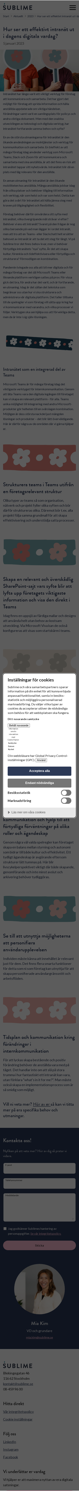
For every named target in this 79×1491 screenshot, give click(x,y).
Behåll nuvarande (18, 725)
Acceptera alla (39, 771)
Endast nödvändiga (39, 783)
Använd (41, 760)
